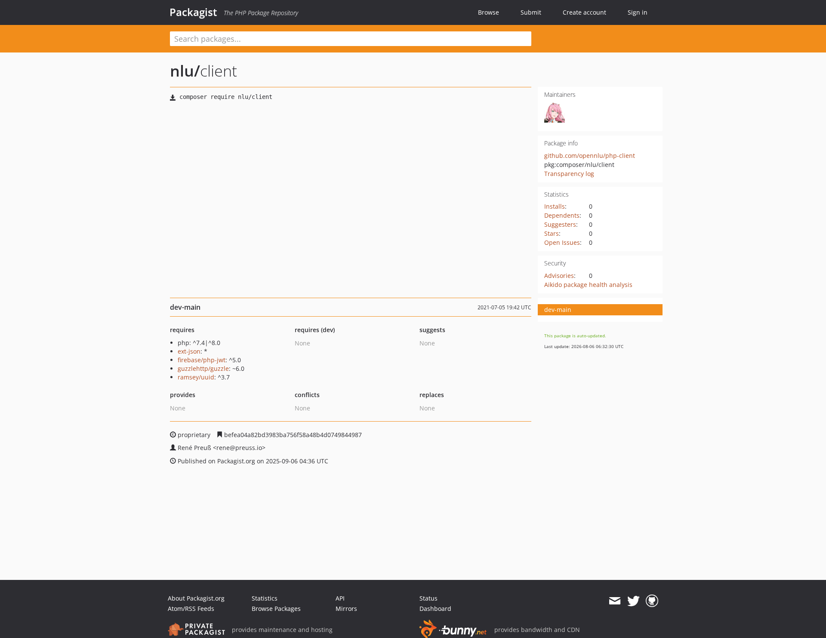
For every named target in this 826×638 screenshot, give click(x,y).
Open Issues (562, 242)
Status (428, 598)
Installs (554, 206)
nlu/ (185, 70)
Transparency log (569, 174)
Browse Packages (276, 608)
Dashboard (435, 608)
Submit (531, 12)
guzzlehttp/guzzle (203, 368)
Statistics (264, 598)
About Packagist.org (196, 598)
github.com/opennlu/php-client (589, 155)
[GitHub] (652, 601)
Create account (584, 12)
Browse (488, 12)
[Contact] (614, 601)
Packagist (193, 12)
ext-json (189, 351)
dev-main (557, 309)
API (340, 598)
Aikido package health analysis (588, 284)
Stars (551, 233)
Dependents (561, 215)
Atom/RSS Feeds (191, 608)
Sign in (637, 12)
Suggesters (560, 224)
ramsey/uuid (196, 377)
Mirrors (346, 608)
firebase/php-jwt (201, 360)
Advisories (559, 275)
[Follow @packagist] (633, 601)
